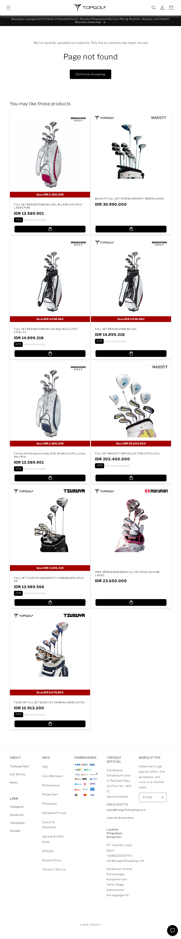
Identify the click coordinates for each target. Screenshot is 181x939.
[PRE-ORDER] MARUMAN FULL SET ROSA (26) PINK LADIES (127, 574)
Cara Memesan (52, 776)
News (14, 782)
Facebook (17, 815)
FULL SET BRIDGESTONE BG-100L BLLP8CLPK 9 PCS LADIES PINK (48, 206)
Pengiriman (50, 794)
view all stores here (120, 817)
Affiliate (48, 851)
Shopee (15, 830)
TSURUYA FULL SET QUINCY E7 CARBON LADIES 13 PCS (49, 702)
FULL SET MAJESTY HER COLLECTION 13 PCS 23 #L (127, 453)
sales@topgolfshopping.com (126, 809)
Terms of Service (54, 869)
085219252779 (117, 804)
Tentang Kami (19, 766)
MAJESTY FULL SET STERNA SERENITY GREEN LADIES (129, 198)
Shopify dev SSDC (96, 929)
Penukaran (49, 803)
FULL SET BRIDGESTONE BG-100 (116, 329)
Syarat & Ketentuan (49, 824)
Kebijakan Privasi (54, 813)
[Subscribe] (162, 797)
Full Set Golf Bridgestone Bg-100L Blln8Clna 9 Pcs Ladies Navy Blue (50, 455)
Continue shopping (90, 74)
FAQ (45, 766)
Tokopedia (17, 822)
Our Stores (17, 774)
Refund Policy (52, 860)
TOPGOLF (95, 924)
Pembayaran (51, 785)
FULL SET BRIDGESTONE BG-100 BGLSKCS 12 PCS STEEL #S (46, 330)
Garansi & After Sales (53, 839)
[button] (8, 7)
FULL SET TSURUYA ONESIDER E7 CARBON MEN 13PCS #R (49, 579)
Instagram (17, 806)
